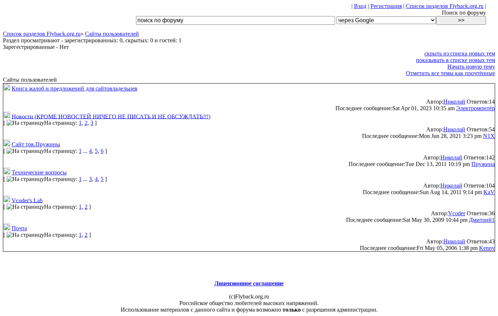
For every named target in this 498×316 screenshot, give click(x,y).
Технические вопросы (39, 172)
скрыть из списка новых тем (459, 53)
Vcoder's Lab (27, 200)
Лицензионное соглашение (249, 283)
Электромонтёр (475, 108)
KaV (489, 192)
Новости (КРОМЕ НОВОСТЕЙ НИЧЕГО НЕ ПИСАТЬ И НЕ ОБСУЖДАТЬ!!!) (111, 116)
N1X (489, 136)
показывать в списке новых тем (455, 60)
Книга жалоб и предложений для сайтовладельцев (74, 88)
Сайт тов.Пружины (36, 144)
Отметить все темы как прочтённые (450, 73)
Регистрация (386, 6)
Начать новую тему (471, 66)
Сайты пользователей (112, 34)
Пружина (483, 164)
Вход (360, 6)
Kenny (487, 248)
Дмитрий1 (482, 220)
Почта (19, 228)
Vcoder (456, 213)
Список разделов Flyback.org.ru (444, 6)
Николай (454, 102)
